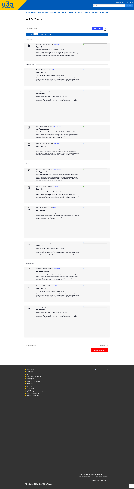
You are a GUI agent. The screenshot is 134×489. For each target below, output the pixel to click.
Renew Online (30, 388)
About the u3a (30, 369)
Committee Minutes (32, 373)
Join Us (94, 12)
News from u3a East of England (35, 391)
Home (28, 12)
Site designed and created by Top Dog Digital (38, 485)
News (33, 12)
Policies (29, 390)
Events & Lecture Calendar (34, 376)
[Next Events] (31, 34)
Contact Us (78, 12)
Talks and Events (42, 12)
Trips (28, 385)
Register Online (31, 386)
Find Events (97, 28)
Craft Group (41, 47)
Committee (30, 371)
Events (27, 23)
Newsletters (30, 383)
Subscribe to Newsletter (33, 393)
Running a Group (67, 12)
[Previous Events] (28, 34)
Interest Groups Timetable (33, 381)
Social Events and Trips (33, 395)
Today (36, 34)
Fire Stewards (30, 378)
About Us (87, 12)
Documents (30, 374)
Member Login (103, 12)
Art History (40, 93)
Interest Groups (55, 12)
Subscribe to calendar (99, 350)
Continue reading (70, 55)
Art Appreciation (42, 129)
